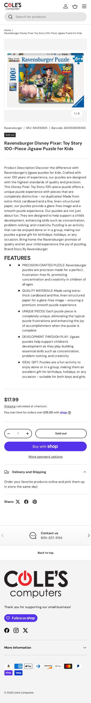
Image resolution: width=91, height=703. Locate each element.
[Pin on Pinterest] (34, 501)
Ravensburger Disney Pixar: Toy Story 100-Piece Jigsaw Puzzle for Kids (43, 33)
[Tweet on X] (18, 501)
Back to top (46, 553)
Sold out (61, 433)
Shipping (9, 406)
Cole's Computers (23, 692)
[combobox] (45, 16)
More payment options (46, 457)
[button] (75, 6)
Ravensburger (13, 128)
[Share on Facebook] (26, 501)
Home (7, 30)
